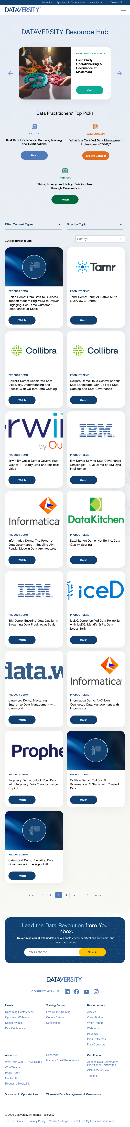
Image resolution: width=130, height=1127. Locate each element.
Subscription (53, 1022)
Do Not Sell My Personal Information (93, 1121)
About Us (94, 2)
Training (92, 1075)
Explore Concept (96, 155)
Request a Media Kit (17, 1083)
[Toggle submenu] (101, 2)
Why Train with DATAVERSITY (23, 1062)
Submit (92, 952)
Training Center (55, 1005)
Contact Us (11, 1078)
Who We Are (12, 1067)
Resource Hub (96, 1005)
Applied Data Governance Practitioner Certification (102, 1063)
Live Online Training (58, 1012)
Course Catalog (55, 1017)
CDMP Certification (98, 1070)
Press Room (12, 1072)
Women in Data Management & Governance (73, 1094)
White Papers (95, 1022)
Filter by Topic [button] (76, 224)
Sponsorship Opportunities (71, 2)
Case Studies (95, 1017)
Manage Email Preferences (62, 1060)
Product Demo (18, 291)
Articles (91, 1012)
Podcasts (92, 1033)
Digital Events (13, 1022)
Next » (97, 895)
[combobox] (100, 239)
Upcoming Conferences (19, 1012)
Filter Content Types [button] (19, 224)
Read (34, 155)
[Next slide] (119, 73)
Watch (65, 199)
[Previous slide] (10, 73)
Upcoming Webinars (17, 1017)
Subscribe (47, 2)
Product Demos (96, 1039)
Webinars (93, 1028)
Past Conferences (16, 1028)
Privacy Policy (37, 1121)
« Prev (32, 895)
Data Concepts (96, 1044)
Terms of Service (15, 1121)
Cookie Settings (58, 1121)
